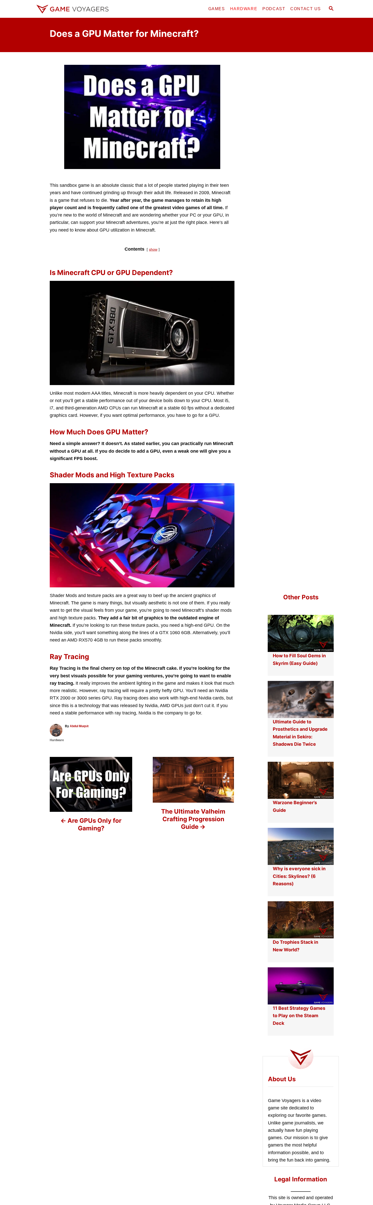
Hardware (57, 740)
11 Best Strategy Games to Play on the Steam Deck (299, 1015)
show (153, 249)
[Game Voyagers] (80, 9)
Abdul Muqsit (79, 726)
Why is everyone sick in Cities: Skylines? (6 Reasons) (299, 876)
